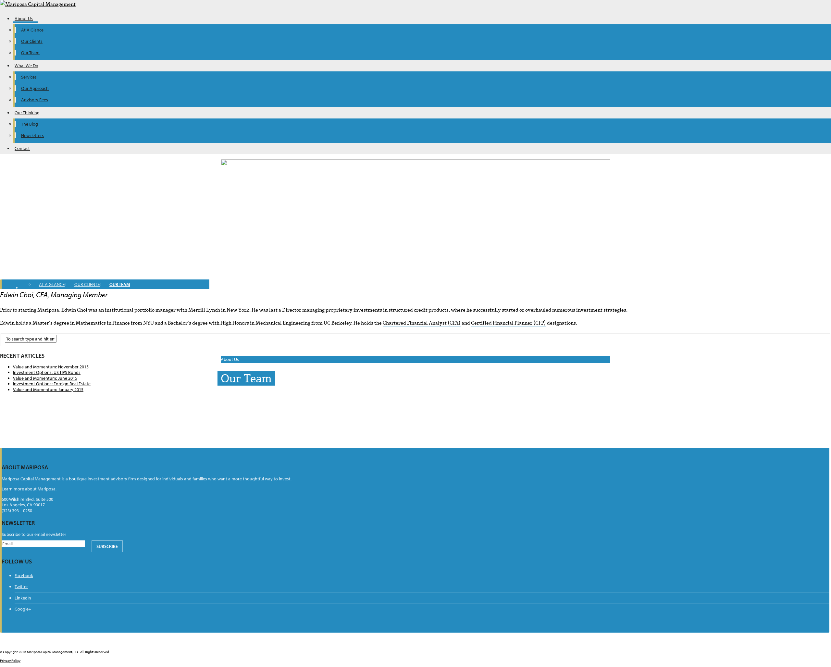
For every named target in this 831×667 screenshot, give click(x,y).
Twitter (21, 586)
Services (29, 77)
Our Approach (35, 88)
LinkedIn (23, 598)
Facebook (24, 575)
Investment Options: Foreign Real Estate (52, 384)
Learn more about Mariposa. (29, 489)
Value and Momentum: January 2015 (48, 389)
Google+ (23, 609)
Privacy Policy (10, 660)
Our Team (30, 53)
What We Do (26, 65)
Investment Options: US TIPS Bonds (47, 372)
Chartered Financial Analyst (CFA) (422, 323)
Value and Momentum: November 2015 (51, 367)
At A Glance (32, 30)
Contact (22, 148)
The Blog (29, 124)
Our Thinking (27, 113)
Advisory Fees (34, 100)
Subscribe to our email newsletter (34, 534)
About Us (24, 18)
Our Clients (32, 41)
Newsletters (32, 135)
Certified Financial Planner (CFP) (508, 323)
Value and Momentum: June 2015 (45, 378)
